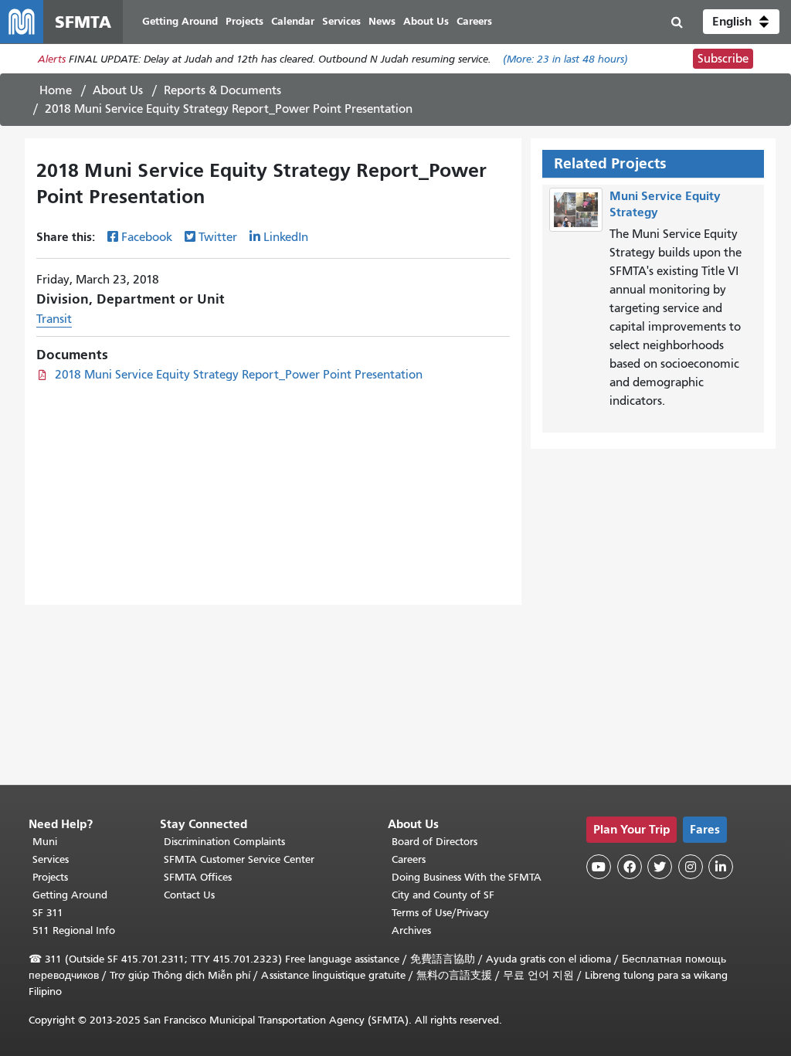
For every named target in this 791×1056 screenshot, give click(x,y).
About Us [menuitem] (426, 21)
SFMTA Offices (198, 877)
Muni (44, 841)
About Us (118, 90)
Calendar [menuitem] (292, 21)
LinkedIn (285, 237)
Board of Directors (434, 841)
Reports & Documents (222, 90)
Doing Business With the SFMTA (466, 877)
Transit (54, 319)
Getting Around (69, 895)
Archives (411, 930)
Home (55, 90)
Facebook (146, 237)
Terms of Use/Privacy (440, 912)
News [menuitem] (382, 21)
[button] (741, 21)
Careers (409, 859)
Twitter (218, 237)
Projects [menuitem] (244, 21)
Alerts (52, 59)
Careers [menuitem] (474, 21)
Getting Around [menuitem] (180, 21)
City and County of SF (443, 895)
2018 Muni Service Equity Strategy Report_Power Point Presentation (239, 375)
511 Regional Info (73, 930)
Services (50, 859)
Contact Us (189, 895)
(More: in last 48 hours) (565, 59)
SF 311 (47, 912)
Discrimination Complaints (224, 841)
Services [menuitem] (341, 21)
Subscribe (723, 59)
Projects (50, 877)
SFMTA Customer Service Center (239, 859)
